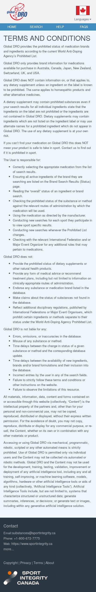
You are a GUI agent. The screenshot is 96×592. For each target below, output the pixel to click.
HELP (60, 26)
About (49, 562)
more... (8, 549)
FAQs (84, 26)
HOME (12, 26)
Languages (81, 19)
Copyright (10, 562)
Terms (38, 562)
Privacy (25, 562)
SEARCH (36, 26)
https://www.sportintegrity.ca (31, 543)
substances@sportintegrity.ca (33, 532)
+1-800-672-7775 (27, 538)
